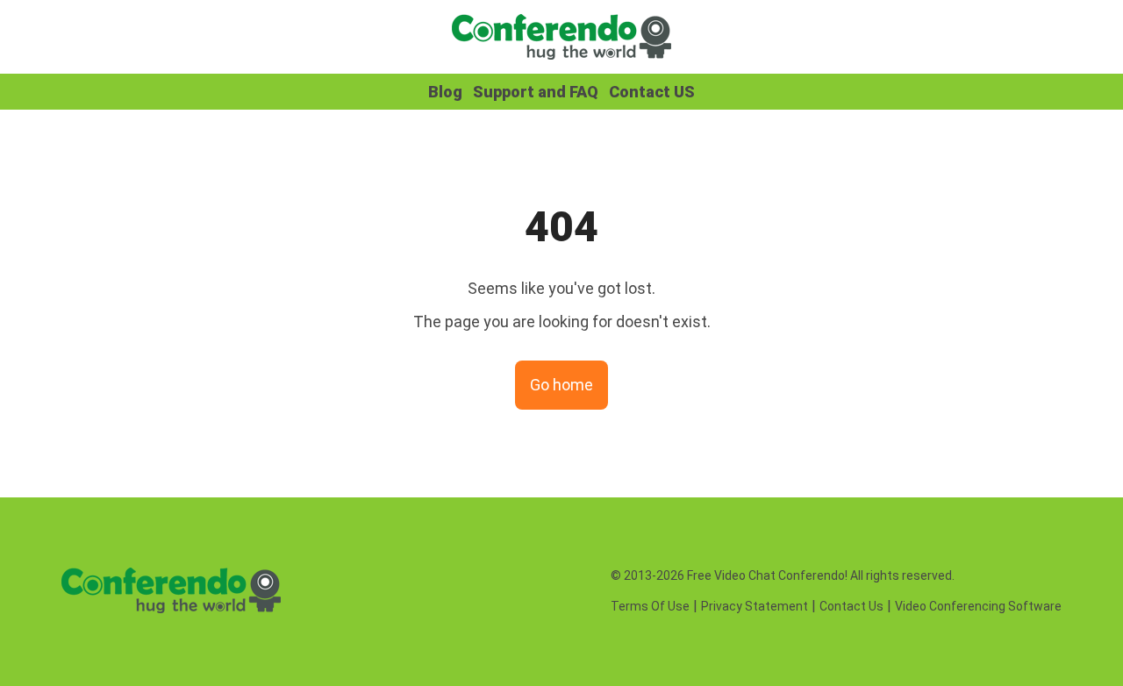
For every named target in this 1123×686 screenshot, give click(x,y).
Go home (561, 384)
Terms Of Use (650, 606)
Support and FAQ (535, 91)
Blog (445, 91)
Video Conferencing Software (978, 606)
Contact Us (851, 606)
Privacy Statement (754, 606)
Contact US (652, 91)
